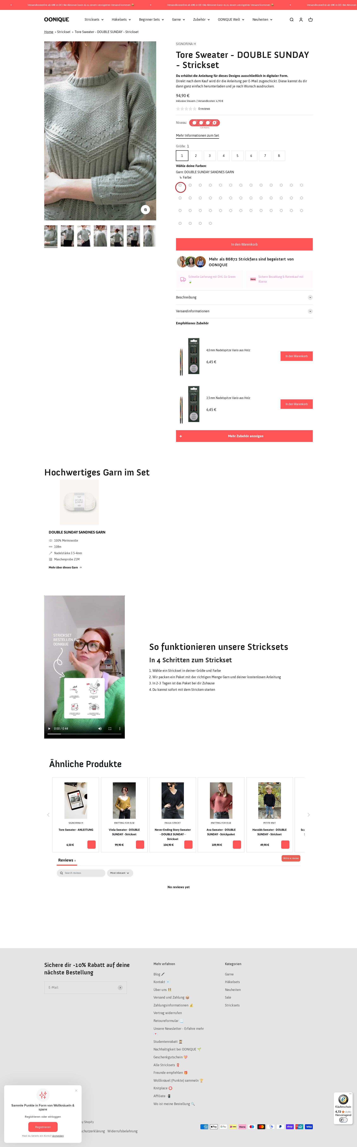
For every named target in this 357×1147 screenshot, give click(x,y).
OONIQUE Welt (229, 19)
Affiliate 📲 (162, 1096)
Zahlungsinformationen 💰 (173, 1005)
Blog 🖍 (159, 974)
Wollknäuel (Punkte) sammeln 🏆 (178, 1080)
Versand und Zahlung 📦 (171, 997)
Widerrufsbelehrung (122, 1131)
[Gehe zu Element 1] (50, 236)
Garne (176, 19)
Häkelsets (119, 19)
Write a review (291, 858)
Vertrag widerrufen (168, 1013)
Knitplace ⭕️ (163, 1088)
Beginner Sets (149, 19)
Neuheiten (260, 19)
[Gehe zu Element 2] (67, 236)
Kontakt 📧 (162, 982)
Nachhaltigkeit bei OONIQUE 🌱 (177, 1049)
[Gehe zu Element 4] (100, 236)
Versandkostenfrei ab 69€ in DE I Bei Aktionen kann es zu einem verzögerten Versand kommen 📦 (180, 5)
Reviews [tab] (67, 860)
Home (48, 32)
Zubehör (199, 19)
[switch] (343, 1119)
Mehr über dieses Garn (63, 567)
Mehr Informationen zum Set (197, 135)
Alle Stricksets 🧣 (167, 1065)
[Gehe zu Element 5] (117, 236)
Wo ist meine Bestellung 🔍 (174, 1104)
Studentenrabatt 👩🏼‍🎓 (168, 1041)
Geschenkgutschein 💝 (171, 1057)
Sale (228, 997)
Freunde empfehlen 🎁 (171, 1072)
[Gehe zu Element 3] (83, 236)
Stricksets (92, 19)
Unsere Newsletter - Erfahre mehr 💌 (179, 1031)
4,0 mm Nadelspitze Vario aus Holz (228, 350)
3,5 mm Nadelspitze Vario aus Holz (228, 398)
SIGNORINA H (186, 44)
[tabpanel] (178, 901)
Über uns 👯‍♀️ (163, 990)
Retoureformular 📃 (168, 1021)
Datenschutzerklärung (88, 1131)
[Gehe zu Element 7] (150, 236)
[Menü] (350, 1094)
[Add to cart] (91, 844)
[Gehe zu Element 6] (133, 236)
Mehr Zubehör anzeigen (245, 436)
